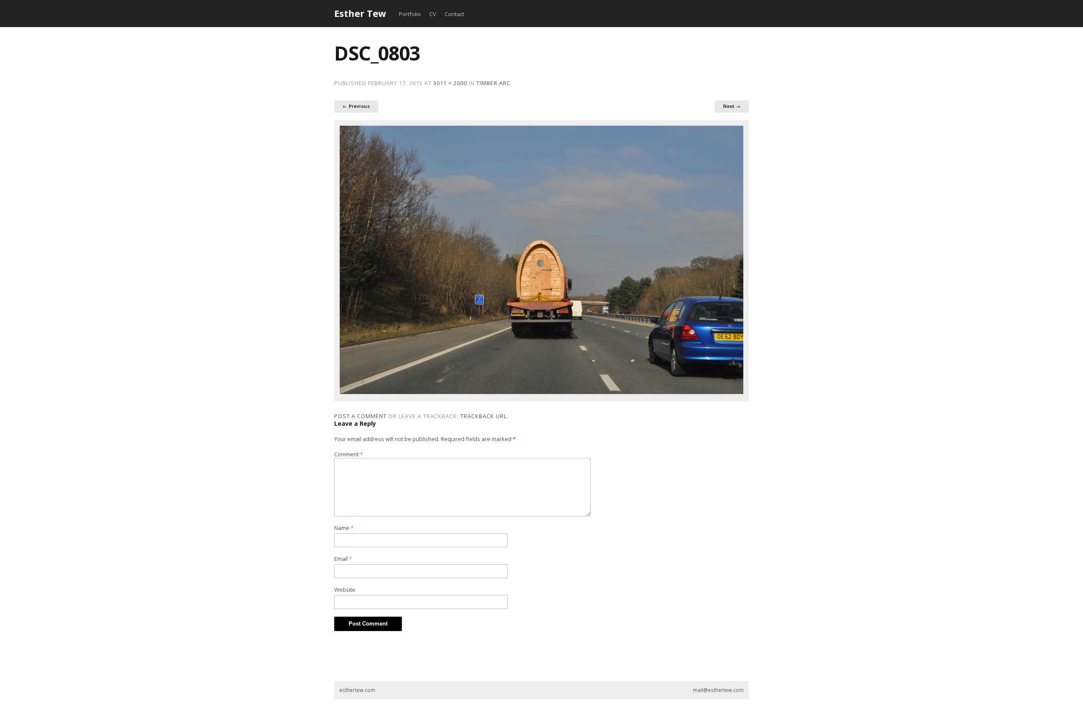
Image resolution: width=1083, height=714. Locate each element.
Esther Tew (360, 13)
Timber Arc (493, 83)
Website (344, 589)
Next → (731, 106)
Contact (454, 14)
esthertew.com (357, 689)
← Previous (356, 106)
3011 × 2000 (450, 83)
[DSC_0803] (541, 392)
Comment (348, 454)
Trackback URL (483, 416)
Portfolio (410, 14)
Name (344, 528)
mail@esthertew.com (718, 689)
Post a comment (360, 416)
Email (343, 558)
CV (432, 14)
